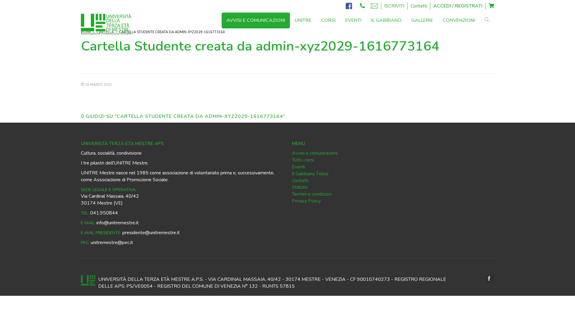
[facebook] (490, 279)
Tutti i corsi (303, 160)
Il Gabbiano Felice (310, 173)
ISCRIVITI (394, 6)
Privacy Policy (306, 201)
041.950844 (104, 213)
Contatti (419, 6)
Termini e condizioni (312, 194)
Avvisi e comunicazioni (315, 153)
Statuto (300, 187)
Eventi (298, 167)
